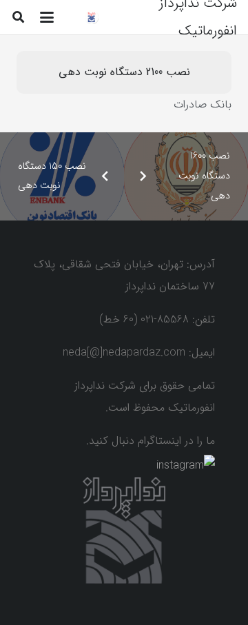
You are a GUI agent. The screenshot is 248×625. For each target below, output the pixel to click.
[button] (47, 17)
